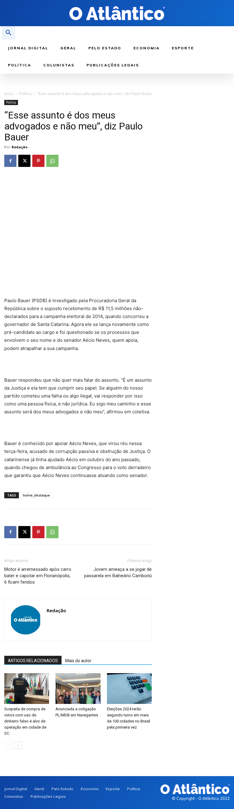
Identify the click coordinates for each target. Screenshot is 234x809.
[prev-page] (8, 745)
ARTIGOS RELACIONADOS (33, 660)
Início (8, 93)
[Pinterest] (38, 161)
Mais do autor (78, 660)
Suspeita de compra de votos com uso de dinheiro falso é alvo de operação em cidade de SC (25, 721)
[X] (24, 161)
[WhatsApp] (52, 161)
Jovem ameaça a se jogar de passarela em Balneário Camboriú (118, 572)
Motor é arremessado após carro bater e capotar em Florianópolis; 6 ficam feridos (37, 576)
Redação (19, 147)
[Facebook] (10, 161)
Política (25, 93)
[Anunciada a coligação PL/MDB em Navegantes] (77, 688)
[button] (8, 33)
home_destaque (36, 495)
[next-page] (18, 745)
